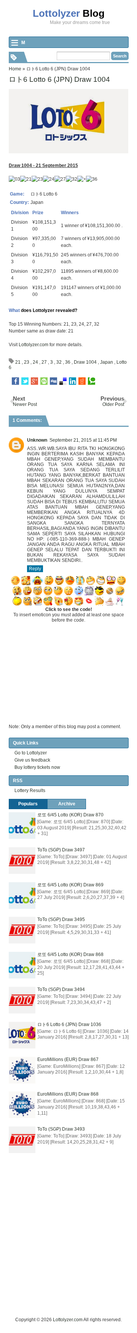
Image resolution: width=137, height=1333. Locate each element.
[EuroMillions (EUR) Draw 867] (22, 1070)
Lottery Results (29, 790)
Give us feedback (32, 760)
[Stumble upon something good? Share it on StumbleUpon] (44, 381)
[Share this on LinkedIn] (72, 381)
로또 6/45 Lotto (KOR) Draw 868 (70, 954)
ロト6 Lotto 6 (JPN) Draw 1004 (59, 79)
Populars (28, 803)
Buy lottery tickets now (37, 767)
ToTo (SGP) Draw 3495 (61, 919)
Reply (35, 568)
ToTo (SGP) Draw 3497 (61, 850)
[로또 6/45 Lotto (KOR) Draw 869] (22, 895)
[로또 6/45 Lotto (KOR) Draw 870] (22, 825)
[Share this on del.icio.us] (63, 381)
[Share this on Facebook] (15, 381)
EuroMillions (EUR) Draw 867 (68, 1059)
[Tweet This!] (25, 381)
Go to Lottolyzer (30, 753)
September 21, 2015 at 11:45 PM (83, 440)
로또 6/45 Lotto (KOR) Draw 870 (70, 815)
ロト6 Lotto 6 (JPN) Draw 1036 (69, 1024)
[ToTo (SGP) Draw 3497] (22, 860)
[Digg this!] (53, 381)
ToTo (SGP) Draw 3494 (61, 989)
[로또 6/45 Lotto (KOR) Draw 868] (22, 965)
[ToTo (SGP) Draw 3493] (22, 1139)
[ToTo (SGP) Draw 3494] (22, 1000)
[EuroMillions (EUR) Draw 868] (22, 1104)
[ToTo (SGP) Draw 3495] (22, 930)
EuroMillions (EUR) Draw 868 (68, 1094)
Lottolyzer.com (33, 344)
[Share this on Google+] (34, 381)
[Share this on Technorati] (91, 381)
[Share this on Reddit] (82, 381)
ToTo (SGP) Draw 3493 (61, 1129)
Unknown (37, 440)
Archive (66, 803)
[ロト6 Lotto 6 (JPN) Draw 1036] (22, 1035)
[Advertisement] (68, 1247)
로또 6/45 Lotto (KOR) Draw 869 (70, 885)
